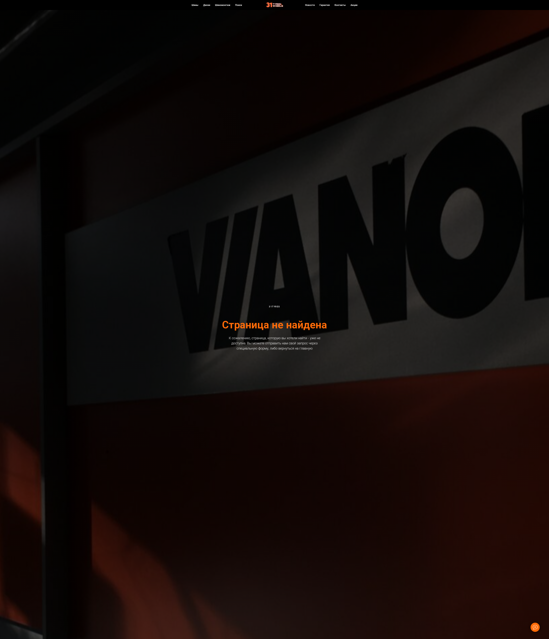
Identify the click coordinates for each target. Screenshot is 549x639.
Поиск (238, 5)
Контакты (340, 5)
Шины (195, 5)
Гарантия (325, 5)
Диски (206, 5)
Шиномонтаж (222, 5)
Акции (354, 5)
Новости (310, 5)
